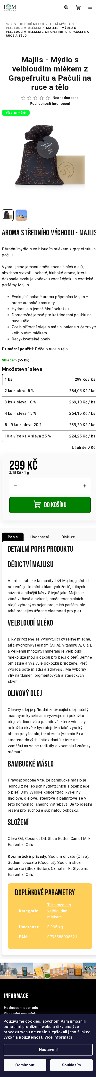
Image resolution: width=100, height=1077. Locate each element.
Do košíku (55, 505)
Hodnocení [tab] (39, 537)
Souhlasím (71, 1065)
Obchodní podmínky (21, 1014)
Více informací (58, 1037)
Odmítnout (24, 1065)
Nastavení (48, 1049)
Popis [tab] (13, 537)
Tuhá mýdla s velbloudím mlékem (59, 911)
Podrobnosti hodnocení (50, 104)
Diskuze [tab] (68, 537)
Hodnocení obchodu (21, 1008)
